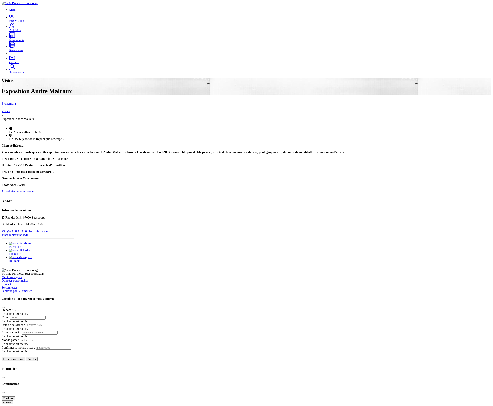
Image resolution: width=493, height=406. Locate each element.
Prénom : (7, 309)
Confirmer (8, 398)
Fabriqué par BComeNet (17, 291)
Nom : (6, 317)
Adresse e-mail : (12, 332)
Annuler (32, 359)
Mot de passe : (11, 340)
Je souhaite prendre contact (18, 191)
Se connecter (9, 287)
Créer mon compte (13, 359)
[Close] (3, 307)
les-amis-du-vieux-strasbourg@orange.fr (27, 233)
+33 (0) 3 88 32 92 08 (15, 231)
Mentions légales (12, 277)
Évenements (9, 103)
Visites (6, 111)
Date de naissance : (14, 325)
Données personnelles (15, 280)
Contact (6, 284)
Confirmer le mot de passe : (19, 347)
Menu (12, 9)
